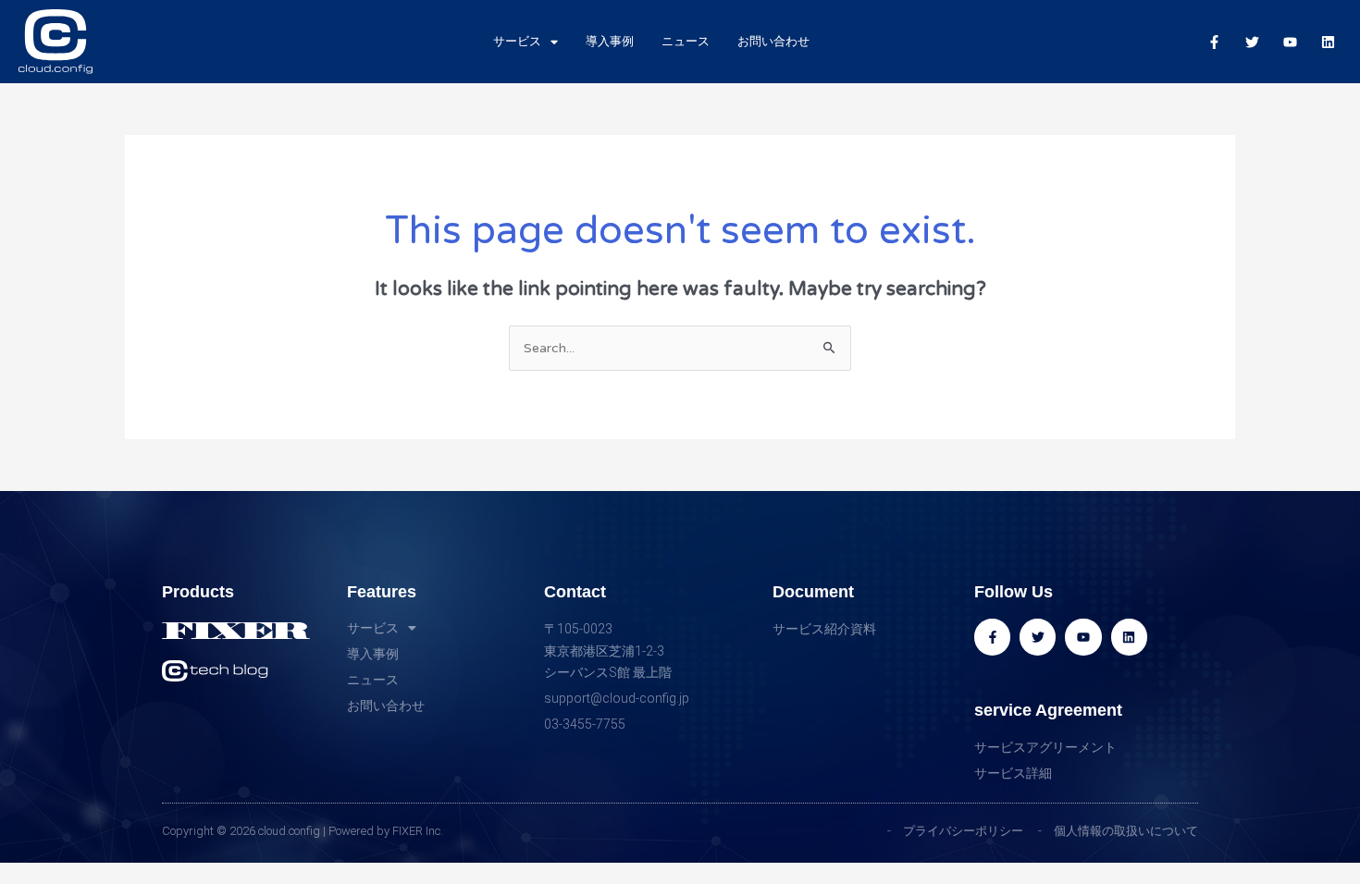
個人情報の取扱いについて (1126, 831)
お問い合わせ (773, 41)
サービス (517, 41)
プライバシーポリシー (963, 831)
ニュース (685, 41)
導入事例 (610, 41)
